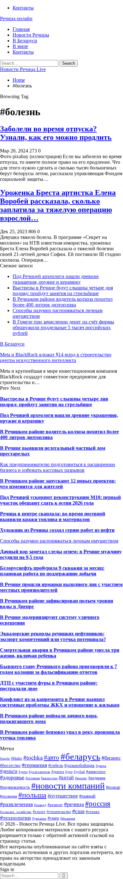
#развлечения (16, 804)
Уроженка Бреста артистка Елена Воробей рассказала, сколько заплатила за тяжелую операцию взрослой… (58, 205)
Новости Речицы (31, 35)
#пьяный (87, 796)
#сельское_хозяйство (16, 812)
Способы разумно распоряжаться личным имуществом (59, 540)
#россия (97, 803)
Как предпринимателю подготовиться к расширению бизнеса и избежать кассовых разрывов (57, 467)
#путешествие (63, 796)
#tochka (33, 757)
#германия (34, 765)
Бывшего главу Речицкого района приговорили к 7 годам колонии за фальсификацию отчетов (58, 669)
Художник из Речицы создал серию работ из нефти (57, 530)
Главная (21, 29)
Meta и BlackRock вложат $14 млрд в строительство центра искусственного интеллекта (55, 357)
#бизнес (111, 758)
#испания (33, 778)
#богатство (10, 765)
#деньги (8, 771)
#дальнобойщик (79, 765)
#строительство (59, 812)
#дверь (101, 766)
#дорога (57, 771)
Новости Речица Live (23, 69)
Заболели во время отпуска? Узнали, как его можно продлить (56, 133)
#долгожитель (39, 772)
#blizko (16, 758)
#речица (74, 804)
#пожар (113, 787)
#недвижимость (15, 787)
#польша (32, 795)
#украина (39, 818)
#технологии (15, 818)
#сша (78, 811)
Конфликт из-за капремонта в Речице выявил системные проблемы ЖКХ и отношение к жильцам (60, 702)
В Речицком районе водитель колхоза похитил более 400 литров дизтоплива (63, 301)
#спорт (39, 811)
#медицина (96, 778)
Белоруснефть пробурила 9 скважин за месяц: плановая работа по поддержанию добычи (52, 570)
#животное (96, 771)
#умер (53, 818)
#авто (51, 757)
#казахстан (49, 778)
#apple (5, 758)
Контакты (23, 7)
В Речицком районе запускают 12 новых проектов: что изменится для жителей (58, 483)
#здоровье (12, 777)
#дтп (69, 772)
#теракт (93, 811)
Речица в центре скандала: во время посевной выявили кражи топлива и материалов (52, 516)
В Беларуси (25, 40)
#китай (66, 778)
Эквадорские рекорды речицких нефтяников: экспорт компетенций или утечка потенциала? (53, 636)
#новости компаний (68, 786)
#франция (67, 818)
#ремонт (55, 804)
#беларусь (80, 756)
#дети (23, 772)
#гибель (55, 765)
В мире (20, 46)
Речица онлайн (16, 18)
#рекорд (40, 805)
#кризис (81, 778)
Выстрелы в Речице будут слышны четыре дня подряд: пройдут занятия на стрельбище (63, 290)
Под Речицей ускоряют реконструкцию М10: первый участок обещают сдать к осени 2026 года (60, 500)
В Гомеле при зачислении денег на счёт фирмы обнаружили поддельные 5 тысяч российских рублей (63, 327)
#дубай (79, 772)
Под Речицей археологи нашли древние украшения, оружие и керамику (56, 279)
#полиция (8, 796)
